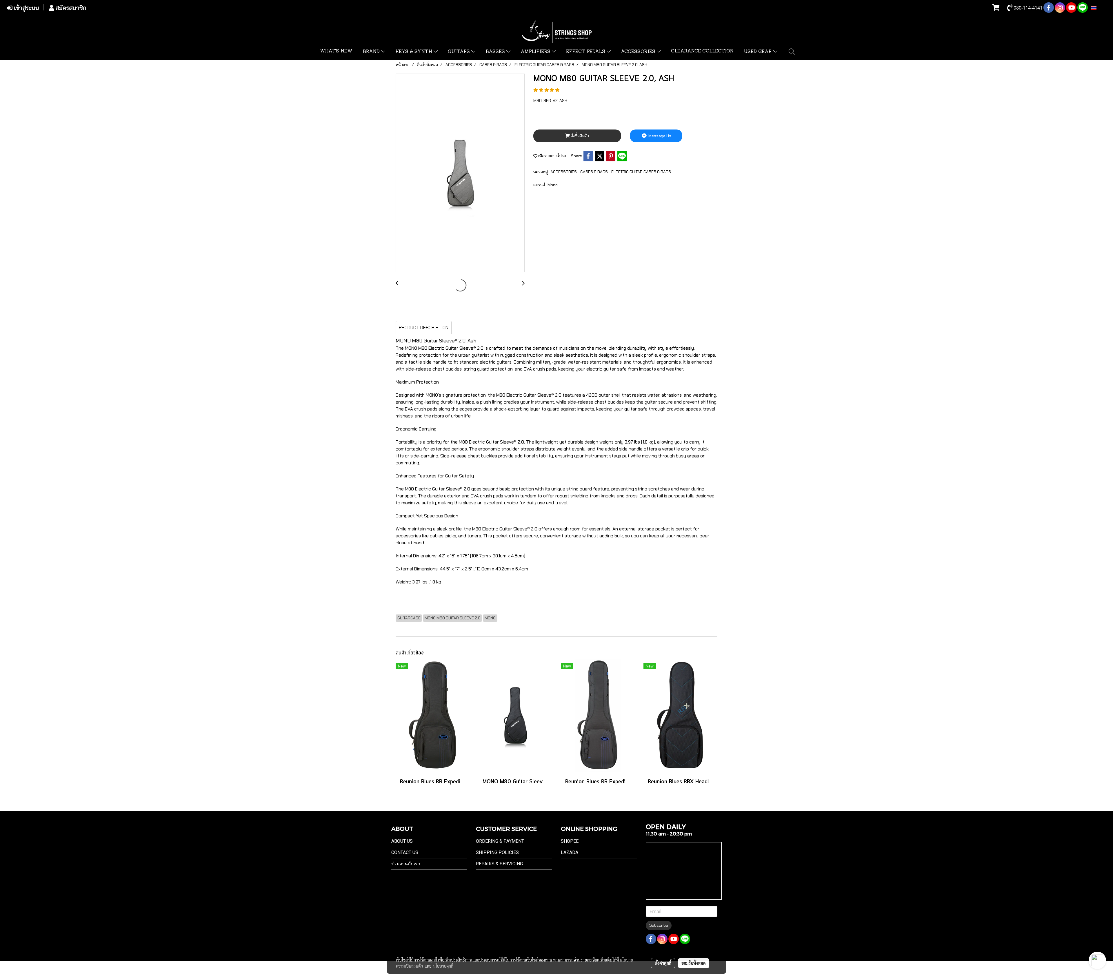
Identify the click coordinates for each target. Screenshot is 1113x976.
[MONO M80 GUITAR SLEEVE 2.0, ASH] (460, 173)
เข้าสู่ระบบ (25, 8)
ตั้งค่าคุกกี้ (663, 963)
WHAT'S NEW (336, 51)
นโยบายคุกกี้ (443, 965)
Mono (553, 184)
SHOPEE (570, 841)
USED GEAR (758, 52)
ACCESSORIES (639, 52)
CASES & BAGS (594, 171)
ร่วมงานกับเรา (405, 863)
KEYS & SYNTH (414, 52)
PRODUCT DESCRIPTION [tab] (423, 327)
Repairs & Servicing (499, 863)
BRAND (372, 52)
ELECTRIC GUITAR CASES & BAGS (641, 171)
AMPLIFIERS (536, 52)
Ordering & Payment (500, 841)
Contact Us (404, 852)
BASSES (495, 52)
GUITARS (459, 52)
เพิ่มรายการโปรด (551, 155)
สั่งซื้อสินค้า (579, 135)
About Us (402, 841)
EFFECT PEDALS (586, 52)
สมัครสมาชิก (70, 8)
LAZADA (569, 852)
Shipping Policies (497, 852)
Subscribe (658, 925)
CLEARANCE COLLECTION (702, 51)
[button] (791, 51)
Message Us (659, 135)
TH (1099, 7)
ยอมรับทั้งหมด (693, 963)
